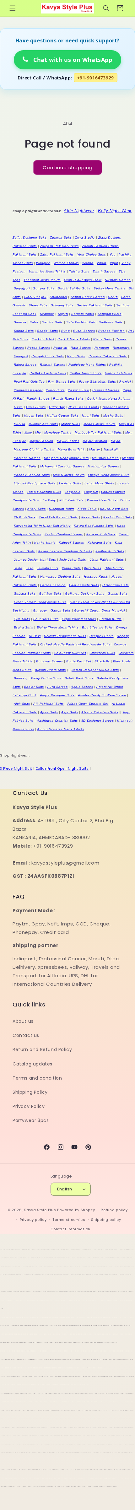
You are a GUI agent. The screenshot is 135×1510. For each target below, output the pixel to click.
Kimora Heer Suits (101, 500)
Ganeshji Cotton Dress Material (99, 610)
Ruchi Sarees (84, 330)
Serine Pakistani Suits (95, 305)
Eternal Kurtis (111, 619)
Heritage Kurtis (96, 576)
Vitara (101, 263)
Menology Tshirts (58, 432)
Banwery (21, 678)
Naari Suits (91, 415)
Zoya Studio (85, 237)
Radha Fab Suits (118, 373)
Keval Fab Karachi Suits (58, 517)
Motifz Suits (70, 424)
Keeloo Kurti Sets (117, 517)
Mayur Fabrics (68, 441)
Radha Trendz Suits (86, 373)
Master (94, 449)
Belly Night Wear (115, 210)
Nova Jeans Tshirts (83, 407)
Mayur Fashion (41, 441)
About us (23, 1021)
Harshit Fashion (53, 585)
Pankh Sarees (38, 398)
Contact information (70, 1229)
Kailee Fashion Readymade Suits (65, 551)
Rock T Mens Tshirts (73, 339)
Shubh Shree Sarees (88, 297)
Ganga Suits (61, 610)
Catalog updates (32, 1064)
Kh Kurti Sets (24, 517)
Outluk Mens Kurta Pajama (108, 398)
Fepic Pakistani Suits (79, 619)
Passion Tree (78, 390)
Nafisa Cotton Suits (62, 415)
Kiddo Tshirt (87, 508)
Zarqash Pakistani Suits (59, 246)
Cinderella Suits (102, 653)
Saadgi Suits (47, 330)
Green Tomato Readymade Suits (40, 602)
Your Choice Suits (91, 254)
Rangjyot (21, 356)
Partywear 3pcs (31, 1120)
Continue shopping (68, 167)
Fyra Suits (22, 619)
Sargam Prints (82, 313)
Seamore (47, 313)
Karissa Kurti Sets (101, 534)
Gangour (40, 610)
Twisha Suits (79, 271)
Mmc (28, 432)
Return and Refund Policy (42, 1049)
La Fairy (49, 500)
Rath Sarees (81, 347)
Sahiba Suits (52, 322)
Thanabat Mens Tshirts (42, 280)
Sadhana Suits (111, 322)
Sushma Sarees (118, 280)
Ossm (18, 407)
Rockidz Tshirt (43, 339)
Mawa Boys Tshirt (72, 449)
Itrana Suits (71, 568)
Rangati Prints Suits (47, 356)
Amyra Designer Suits (57, 695)
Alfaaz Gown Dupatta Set (88, 703)
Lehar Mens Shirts (99, 483)
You (113, 254)
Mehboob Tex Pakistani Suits (98, 432)
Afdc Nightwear (79, 210)
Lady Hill (91, 491)
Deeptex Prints (101, 636)
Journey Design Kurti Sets (35, 559)
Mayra (116, 441)
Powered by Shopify (76, 1209)
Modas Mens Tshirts (100, 424)
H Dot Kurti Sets (115, 585)
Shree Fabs (38, 305)
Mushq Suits (113, 415)
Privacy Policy (29, 1106)
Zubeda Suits (61, 237)
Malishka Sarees (105, 458)
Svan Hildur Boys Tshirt (83, 280)
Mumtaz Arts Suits (43, 424)
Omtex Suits (36, 407)
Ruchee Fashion (111, 330)
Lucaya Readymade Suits (108, 475)
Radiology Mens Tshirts (87, 364)
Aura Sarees (57, 686)
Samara (20, 322)
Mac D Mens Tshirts (68, 475)
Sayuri (63, 313)
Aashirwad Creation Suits (57, 720)
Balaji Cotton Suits (46, 678)
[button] (12, 8)
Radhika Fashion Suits (48, 373)
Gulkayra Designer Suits (84, 593)
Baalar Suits (34, 686)
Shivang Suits (62, 305)
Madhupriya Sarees (103, 466)
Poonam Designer (28, 390)
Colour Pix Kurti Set (70, 653)
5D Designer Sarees (97, 720)
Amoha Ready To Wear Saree (102, 695)
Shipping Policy (30, 1092)
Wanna (88, 263)
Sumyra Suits (43, 288)
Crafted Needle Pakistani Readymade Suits (75, 644)
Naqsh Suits (34, 415)
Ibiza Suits (92, 568)
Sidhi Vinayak (35, 297)
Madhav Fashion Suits (32, 475)
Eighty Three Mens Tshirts (58, 627)
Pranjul (125, 381)
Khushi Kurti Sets (114, 508)
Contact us (26, 1035)
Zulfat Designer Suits (30, 237)
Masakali (111, 449)
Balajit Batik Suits (79, 678)
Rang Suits (76, 356)
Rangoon (101, 347)
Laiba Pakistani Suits (44, 491)
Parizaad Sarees (105, 390)
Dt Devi (34, 636)
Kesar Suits (90, 517)
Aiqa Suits (69, 712)
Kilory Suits (36, 508)
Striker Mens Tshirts (109, 288)
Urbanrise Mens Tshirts (47, 271)
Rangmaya (121, 347)
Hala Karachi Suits (84, 585)
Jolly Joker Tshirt (72, 559)
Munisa (19, 424)
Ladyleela (72, 491)
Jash (29, 568)
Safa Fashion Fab (80, 322)
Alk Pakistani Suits (48, 703)
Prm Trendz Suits (62, 381)
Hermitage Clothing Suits (60, 576)
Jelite (18, 568)
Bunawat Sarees (49, 661)
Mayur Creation (95, 441)
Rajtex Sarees (25, 364)
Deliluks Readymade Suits (65, 636)
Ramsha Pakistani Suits (108, 356)
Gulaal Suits (117, 593)
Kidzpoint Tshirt (61, 508)
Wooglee (43, 263)
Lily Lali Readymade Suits (35, 483)
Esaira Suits (23, 627)
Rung (65, 330)
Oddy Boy (57, 407)
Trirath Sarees (104, 271)
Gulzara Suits (25, 593)
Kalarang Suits (99, 542)
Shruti (113, 297)
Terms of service (68, 1219)
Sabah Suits (24, 330)
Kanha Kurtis (44, 542)
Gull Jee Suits (50, 593)
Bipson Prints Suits (50, 669)
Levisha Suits (70, 483)
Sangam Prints (110, 313)
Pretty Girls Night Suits (97, 381)
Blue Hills (102, 661)
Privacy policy (33, 1219)
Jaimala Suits (47, 568)
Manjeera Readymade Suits (66, 458)
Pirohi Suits (55, 390)
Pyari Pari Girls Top (29, 381)
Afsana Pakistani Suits (99, 712)
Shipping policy (106, 1219)
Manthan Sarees (27, 458)
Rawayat (60, 347)
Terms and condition (37, 1078)
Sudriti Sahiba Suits (74, 288)
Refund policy (114, 1209)
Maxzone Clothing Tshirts (34, 449)
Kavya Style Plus (40, 1209)
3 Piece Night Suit (16, 768)
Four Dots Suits (45, 619)
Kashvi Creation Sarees (64, 534)
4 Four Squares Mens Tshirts (60, 729)
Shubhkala (58, 297)
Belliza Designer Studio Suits (95, 669)
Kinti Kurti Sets (71, 500)
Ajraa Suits (49, 712)
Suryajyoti (22, 288)
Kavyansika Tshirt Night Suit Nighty (42, 525)
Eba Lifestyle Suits (97, 627)
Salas (34, 322)
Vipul (114, 263)
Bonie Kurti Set (78, 661)
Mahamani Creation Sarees (62, 466)
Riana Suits (102, 339)
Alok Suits (22, 703)
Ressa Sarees (38, 347)
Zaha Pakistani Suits (57, 254)
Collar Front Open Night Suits (62, 768)
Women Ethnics (66, 263)
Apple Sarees (82, 686)
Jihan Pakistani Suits (107, 559)
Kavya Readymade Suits (94, 525)
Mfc (38, 432)
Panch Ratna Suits (68, 398)
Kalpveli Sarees (71, 542)
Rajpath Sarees (52, 364)
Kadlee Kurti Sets (109, 551)
